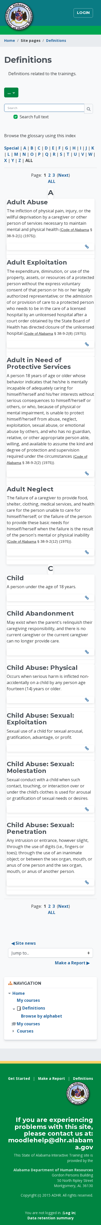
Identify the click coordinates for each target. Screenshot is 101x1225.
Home (9, 40)
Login (83, 12)
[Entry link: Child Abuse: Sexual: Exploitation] (88, 748)
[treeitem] (50, 1012)
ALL (51, 181)
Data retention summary (50, 1217)
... (13, 92)
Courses (25, 1031)
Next (63, 175)
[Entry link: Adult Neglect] (88, 552)
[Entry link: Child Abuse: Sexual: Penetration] (88, 882)
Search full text (34, 117)
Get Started (19, 1078)
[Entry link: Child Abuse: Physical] (88, 700)
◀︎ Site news (23, 943)
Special (11, 148)
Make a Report (51, 1078)
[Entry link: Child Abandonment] (88, 652)
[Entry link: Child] (88, 598)
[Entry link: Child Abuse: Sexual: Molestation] (88, 809)
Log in (69, 1212)
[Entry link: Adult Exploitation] (88, 344)
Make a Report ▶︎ (72, 963)
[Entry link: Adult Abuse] (88, 247)
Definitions (56, 40)
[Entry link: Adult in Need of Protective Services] (88, 473)
